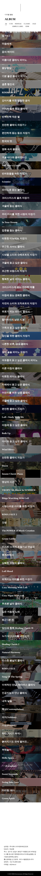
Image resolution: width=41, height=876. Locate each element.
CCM (11, 24)
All (6, 24)
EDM (27, 26)
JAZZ (34, 24)
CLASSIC (27, 24)
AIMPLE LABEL (17, 26)
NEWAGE (18, 24)
